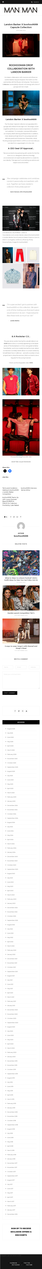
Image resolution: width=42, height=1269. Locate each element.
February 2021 (11, 1001)
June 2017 (10, 1188)
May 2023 (10, 886)
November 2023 (12, 861)
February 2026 (11, 754)
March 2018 (10, 1150)
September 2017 (12, 1176)
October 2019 (11, 1069)
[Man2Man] (21, 9)
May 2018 (10, 1142)
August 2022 (11, 924)
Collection (6, 84)
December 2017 (12, 1163)
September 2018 (12, 1125)
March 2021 (10, 997)
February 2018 (11, 1154)
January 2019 (11, 1108)
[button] (7, 255)
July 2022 (10, 929)
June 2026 (10, 737)
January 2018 (11, 1159)
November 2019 (12, 1065)
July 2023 (10, 878)
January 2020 (11, 1056)
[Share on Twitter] (14, 516)
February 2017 (11, 1205)
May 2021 (10, 988)
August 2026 (11, 729)
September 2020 (12, 1022)
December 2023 (12, 856)
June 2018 (10, 1137)
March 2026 (11, 750)
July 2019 (10, 1082)
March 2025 (10, 792)
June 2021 (10, 984)
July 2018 (10, 1133)
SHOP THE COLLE (17, 462)
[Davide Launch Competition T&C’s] (21, 597)
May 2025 (10, 784)
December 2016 (12, 1214)
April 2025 (10, 788)
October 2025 (11, 763)
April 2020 (10, 1044)
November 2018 (12, 1116)
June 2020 (10, 1035)
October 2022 (11, 916)
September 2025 (12, 767)
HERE (31, 363)
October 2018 (11, 1120)
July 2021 (10, 980)
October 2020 (11, 1018)
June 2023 (10, 882)
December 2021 (12, 958)
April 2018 (10, 1146)
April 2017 (10, 1197)
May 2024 (10, 835)
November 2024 (12, 809)
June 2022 (10, 933)
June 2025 (10, 780)
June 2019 (10, 1086)
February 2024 (11, 848)
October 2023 (11, 865)
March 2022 (10, 946)
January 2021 (11, 1005)
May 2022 (10, 937)
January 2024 (11, 852)
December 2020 (12, 1010)
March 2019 (10, 1099)
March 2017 (10, 1201)
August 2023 (11, 873)
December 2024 (12, 805)
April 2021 (10, 993)
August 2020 (11, 1027)
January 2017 (11, 1210)
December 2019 (12, 1061)
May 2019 (10, 1090)
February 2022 (11, 950)
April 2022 (10, 941)
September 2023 (12, 869)
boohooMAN (21, 536)
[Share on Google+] (17, 516)
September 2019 (12, 1073)
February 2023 (11, 899)
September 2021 (12, 971)
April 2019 (10, 1095)
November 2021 (12, 963)
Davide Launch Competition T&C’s (21, 613)
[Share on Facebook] (10, 516)
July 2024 (10, 826)
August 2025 (11, 771)
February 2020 (11, 1052)
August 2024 (11, 822)
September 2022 (12, 920)
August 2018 (11, 1129)
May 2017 (10, 1193)
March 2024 (11, 844)
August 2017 (11, 1180)
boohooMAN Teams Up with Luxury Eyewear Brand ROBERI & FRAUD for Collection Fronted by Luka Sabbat (10, 501)
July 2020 (10, 1031)
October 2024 (11, 814)
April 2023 (10, 890)
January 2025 (11, 801)
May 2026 (10, 741)
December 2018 (12, 1112)
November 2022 (12, 912)
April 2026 (10, 746)
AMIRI (5, 343)
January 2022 (11, 954)
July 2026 (10, 733)
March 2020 (11, 1048)
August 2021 (11, 976)
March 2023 (11, 895)
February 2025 (11, 797)
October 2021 (11, 967)
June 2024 (10, 831)
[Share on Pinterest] (20, 516)
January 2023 (11, 903)
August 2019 (11, 1078)
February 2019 (11, 1103)
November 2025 (12, 758)
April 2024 (10, 839)
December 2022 (12, 907)
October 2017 (11, 1171)
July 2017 (10, 1184)
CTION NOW (27, 462)
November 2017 (12, 1167)
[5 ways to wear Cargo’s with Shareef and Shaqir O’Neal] (21, 631)
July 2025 (10, 775)
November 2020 (12, 1014)
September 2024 (12, 818)
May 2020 (10, 1039)
